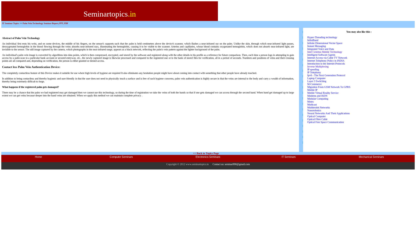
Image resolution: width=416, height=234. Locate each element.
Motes (310, 101)
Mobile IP (312, 90)
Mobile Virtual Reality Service (322, 92)
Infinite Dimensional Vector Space (324, 43)
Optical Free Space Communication (325, 122)
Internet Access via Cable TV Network (327, 57)
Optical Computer (316, 116)
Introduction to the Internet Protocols (326, 63)
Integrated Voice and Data (320, 49)
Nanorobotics (314, 110)
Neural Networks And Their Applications (328, 113)
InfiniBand (312, 40)
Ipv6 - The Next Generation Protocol (326, 75)
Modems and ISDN (317, 95)
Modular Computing (317, 98)
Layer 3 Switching (316, 81)
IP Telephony (314, 72)
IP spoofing (313, 69)
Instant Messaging (316, 46)
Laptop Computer (316, 78)
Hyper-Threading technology (322, 37)
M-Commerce (314, 84)
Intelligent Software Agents (321, 54)
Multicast (312, 104)
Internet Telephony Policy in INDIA (325, 60)
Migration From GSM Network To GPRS (328, 87)
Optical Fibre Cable (317, 119)
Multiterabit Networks (318, 107)
